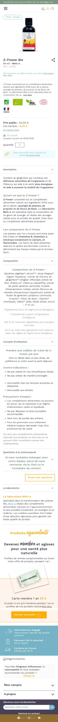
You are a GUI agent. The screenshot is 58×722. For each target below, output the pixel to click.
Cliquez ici (29, 676)
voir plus (27, 95)
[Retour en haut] (53, 702)
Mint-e (12, 504)
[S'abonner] (52, 707)
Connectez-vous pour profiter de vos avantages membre (29, 2)
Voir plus (47, 606)
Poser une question (40, 477)
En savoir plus (11, 130)
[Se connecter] (48, 8)
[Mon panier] (52, 8)
